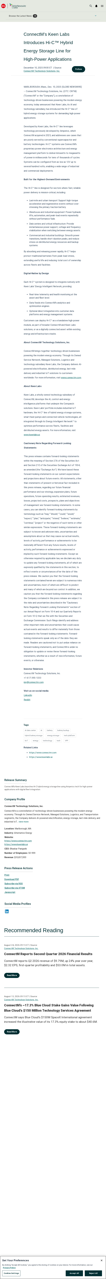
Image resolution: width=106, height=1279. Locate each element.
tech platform (69, 735)
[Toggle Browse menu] (96, 15)
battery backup (63, 730)
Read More (12, 975)
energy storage (53, 735)
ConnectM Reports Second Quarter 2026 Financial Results (48, 954)
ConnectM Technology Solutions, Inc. (42, 71)
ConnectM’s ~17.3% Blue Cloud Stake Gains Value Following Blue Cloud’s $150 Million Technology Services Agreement (49, 1007)
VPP (66, 741)
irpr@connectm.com (34, 682)
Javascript (9, 892)
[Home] (13, 5)
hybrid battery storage (33, 735)
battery (49, 730)
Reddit (27, 699)
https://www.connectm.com (42, 752)
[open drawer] (102, 6)
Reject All (93, 1273)
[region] (53, 1267)
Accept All (74, 1273)
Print (6, 875)
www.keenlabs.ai (32, 434)
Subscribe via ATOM (14, 888)
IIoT (26, 741)
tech (58, 741)
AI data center (30, 730)
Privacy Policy (9, 1268)
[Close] (102, 1260)
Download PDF (11, 879)
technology (47, 741)
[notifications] (96, 6)
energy (35, 741)
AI (41, 730)
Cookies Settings (11, 1273)
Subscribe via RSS (13, 883)
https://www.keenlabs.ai (40, 757)
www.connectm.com (71, 377)
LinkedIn (28, 695)
